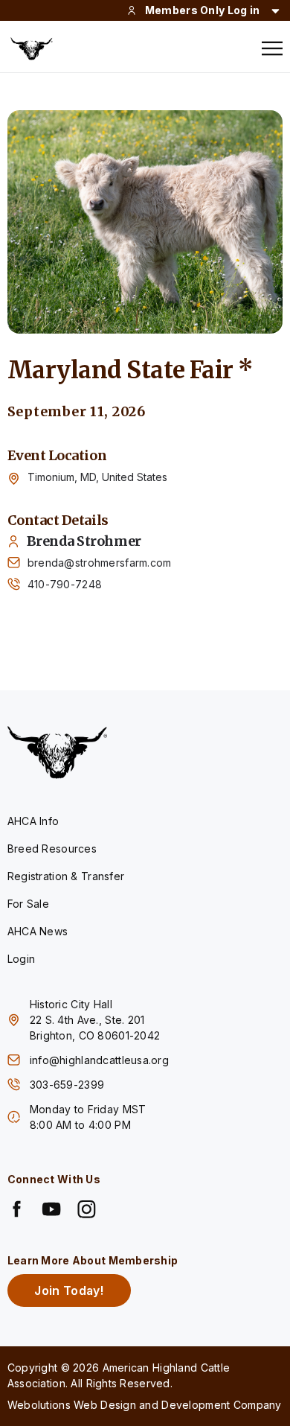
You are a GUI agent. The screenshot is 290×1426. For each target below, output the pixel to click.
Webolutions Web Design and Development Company (144, 1404)
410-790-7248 (65, 584)
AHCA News (37, 931)
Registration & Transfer (65, 876)
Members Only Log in (202, 10)
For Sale (28, 903)
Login (21, 958)
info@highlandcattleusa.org (99, 1060)
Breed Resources (52, 848)
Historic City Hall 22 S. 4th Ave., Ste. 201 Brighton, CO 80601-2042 (95, 1020)
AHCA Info (33, 821)
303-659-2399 (69, 1084)
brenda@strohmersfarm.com (100, 562)
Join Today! (68, 1290)
